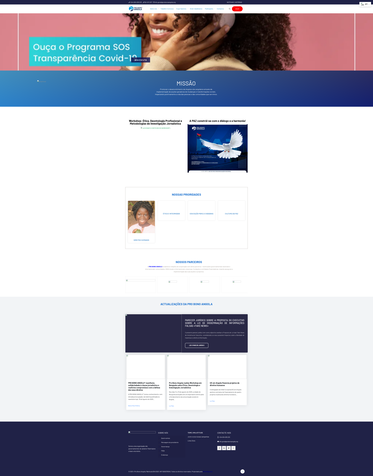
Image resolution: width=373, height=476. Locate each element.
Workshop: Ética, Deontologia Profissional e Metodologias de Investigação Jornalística (155, 122)
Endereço (164, 455)
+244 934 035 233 (136, 2)
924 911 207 (148, 2)
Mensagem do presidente (170, 442)
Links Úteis (191, 441)
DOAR (237, 9)
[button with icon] (219, 448)
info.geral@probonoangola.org (165, 2)
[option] (186, 42)
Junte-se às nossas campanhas (198, 437)
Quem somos (165, 438)
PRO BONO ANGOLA (155, 266)
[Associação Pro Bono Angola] (135, 8)
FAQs (163, 451)
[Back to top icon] (243, 471)
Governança (165, 446)
